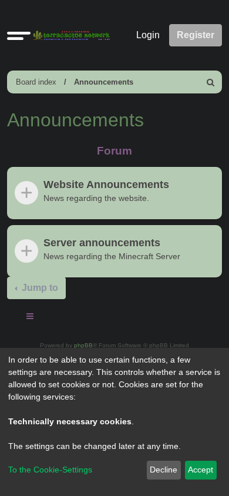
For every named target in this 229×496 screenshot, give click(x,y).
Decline (163, 469)
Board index (36, 82)
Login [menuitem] (148, 35)
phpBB (83, 345)
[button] (19, 35)
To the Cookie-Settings (50, 469)
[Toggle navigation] (30, 318)
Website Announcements (106, 184)
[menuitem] (211, 82)
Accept (200, 469)
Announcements (103, 82)
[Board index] (69, 36)
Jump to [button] (38, 288)
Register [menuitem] (195, 35)
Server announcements (101, 243)
